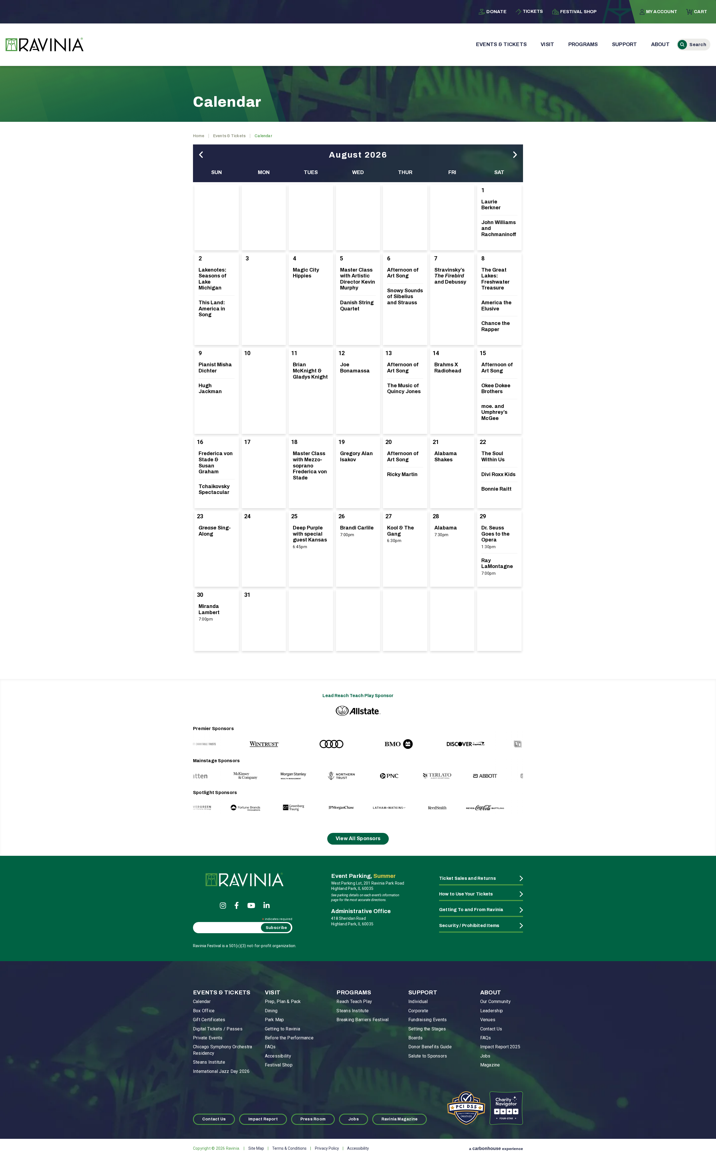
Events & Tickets (501, 44)
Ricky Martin (402, 474)
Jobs (485, 1056)
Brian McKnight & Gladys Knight (310, 370)
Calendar (202, 1001)
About (660, 44)
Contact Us (491, 1029)
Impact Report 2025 (500, 1046)
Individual (418, 1001)
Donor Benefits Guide (430, 1046)
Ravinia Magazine (399, 1119)
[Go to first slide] (507, 738)
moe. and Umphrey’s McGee (494, 412)
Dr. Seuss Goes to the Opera (495, 534)
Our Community (495, 1001)
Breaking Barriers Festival (362, 1019)
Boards (415, 1037)
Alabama (445, 528)
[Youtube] (251, 905)
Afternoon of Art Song (403, 273)
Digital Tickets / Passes (217, 1029)
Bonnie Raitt (496, 489)
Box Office (204, 1010)
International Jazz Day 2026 (221, 1071)
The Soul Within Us (493, 456)
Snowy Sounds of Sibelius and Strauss (405, 296)
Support (624, 44)
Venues (487, 1019)
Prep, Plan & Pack (283, 1001)
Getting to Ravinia (282, 1029)
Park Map (274, 1019)
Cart (700, 11)
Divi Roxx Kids (498, 474)
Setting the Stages (427, 1029)
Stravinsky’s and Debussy (450, 276)
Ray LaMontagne (497, 563)
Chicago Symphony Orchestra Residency (222, 1050)
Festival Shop (578, 11)
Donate (496, 11)
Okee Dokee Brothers (495, 389)
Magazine (490, 1065)
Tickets (533, 11)
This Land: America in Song (212, 308)
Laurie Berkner (491, 205)
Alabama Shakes (445, 456)
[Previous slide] (209, 738)
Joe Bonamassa (355, 368)
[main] (358, 365)
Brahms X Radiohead (447, 368)
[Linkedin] (266, 905)
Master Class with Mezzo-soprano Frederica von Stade (310, 465)
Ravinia (45, 44)
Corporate (418, 1010)
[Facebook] (236, 905)
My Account (661, 11)
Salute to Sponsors (427, 1056)
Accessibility (278, 1056)
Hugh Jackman (210, 389)
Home (198, 136)
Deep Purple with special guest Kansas (310, 534)
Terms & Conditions (289, 1148)
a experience (496, 1148)
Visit (547, 44)
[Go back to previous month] (201, 155)
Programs (583, 44)
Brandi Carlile (357, 528)
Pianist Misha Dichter (215, 368)
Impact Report (263, 1119)
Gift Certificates (209, 1019)
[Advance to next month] (515, 155)
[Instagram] (223, 905)
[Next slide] (507, 770)
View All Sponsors (358, 838)
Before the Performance (289, 1037)
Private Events (207, 1037)
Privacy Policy (327, 1148)
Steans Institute (209, 1062)
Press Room (313, 1119)
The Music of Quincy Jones (404, 389)
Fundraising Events (427, 1019)
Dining (271, 1010)
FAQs (270, 1046)
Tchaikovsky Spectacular (214, 489)
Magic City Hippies (306, 273)
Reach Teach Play (354, 1001)
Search (693, 45)
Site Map (256, 1148)
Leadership (491, 1010)
